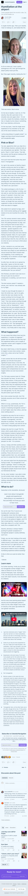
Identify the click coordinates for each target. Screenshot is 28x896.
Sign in (25, 2)
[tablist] (7, 777)
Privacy (15, 884)
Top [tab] (3, 827)
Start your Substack (10, 889)
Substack (6, 893)
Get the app (21, 889)
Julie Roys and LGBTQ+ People (8, 832)
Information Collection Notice (16, 750)
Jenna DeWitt (7, 791)
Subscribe (19, 2)
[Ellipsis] (26, 791)
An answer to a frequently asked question (9, 856)
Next (23, 767)
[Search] (25, 827)
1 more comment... (5, 820)
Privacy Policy (14, 751)
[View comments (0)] (8, 841)
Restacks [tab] (11, 778)
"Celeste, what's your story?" (10, 853)
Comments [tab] (4, 778)
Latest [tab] (6, 827)
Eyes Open (4, 844)
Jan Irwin (6, 802)
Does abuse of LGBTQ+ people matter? (9, 836)
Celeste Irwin (8, 17)
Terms (19, 884)
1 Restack (18, 757)
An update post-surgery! (7, 846)
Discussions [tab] (12, 827)
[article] (14, 836)
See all (4, 864)
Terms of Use (21, 748)
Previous (6, 767)
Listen (24, 18)
